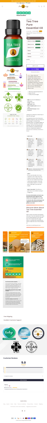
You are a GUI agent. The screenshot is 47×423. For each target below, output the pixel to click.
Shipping (34, 32)
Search (7, 404)
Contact (36, 404)
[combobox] (42, 376)
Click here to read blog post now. (33, 225)
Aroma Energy (21, 420)
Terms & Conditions (22, 404)
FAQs (15, 404)
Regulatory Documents (31, 406)
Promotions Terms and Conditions (18, 406)
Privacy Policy (30, 404)
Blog (4, 404)
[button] (2, 6)
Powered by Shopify (27, 420)
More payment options (35, 71)
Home (12, 404)
